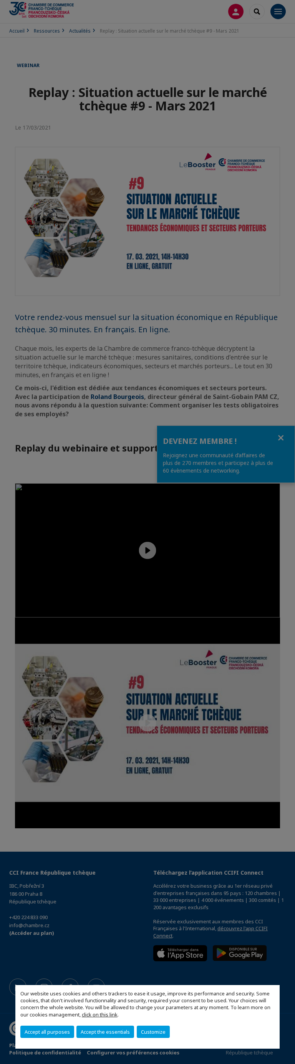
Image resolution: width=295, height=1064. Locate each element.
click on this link (100, 1014)
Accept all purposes (47, 1031)
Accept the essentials (105, 1031)
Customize (153, 1031)
